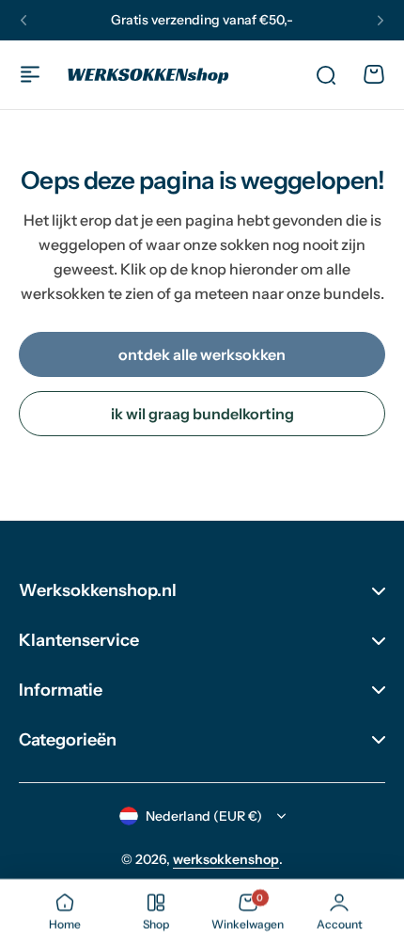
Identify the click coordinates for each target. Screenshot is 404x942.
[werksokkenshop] (148, 75)
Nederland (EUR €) (204, 816)
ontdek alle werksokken (202, 354)
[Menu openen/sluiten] (30, 74)
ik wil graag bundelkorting (202, 413)
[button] (23, 21)
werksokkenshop (226, 859)
